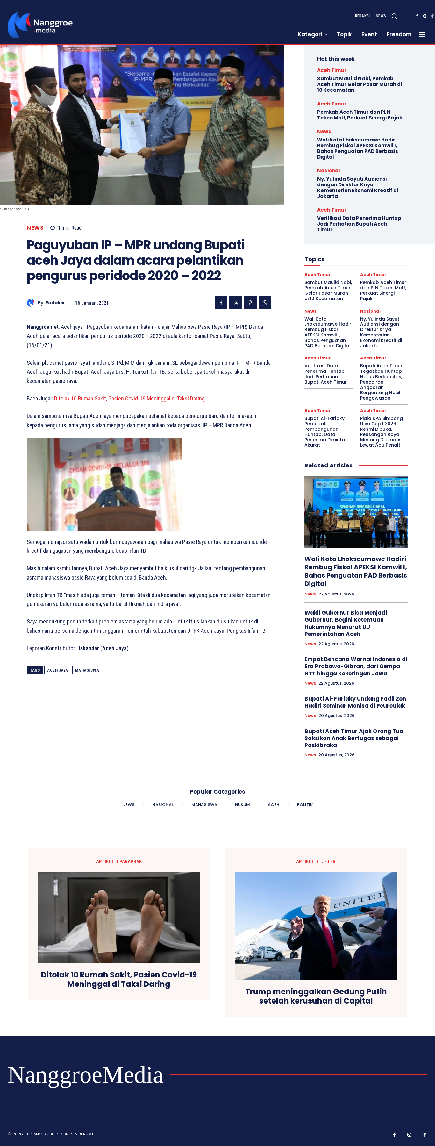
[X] (235, 302)
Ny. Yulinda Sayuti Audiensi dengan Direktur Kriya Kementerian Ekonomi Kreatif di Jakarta (357, 187)
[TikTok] (425, 1135)
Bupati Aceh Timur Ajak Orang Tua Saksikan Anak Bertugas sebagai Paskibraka (353, 738)
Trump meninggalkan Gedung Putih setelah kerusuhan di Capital (316, 996)
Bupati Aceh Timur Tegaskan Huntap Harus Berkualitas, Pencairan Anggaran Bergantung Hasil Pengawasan (381, 382)
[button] (394, 16)
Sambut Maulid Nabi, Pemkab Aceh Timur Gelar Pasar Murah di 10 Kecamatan (359, 84)
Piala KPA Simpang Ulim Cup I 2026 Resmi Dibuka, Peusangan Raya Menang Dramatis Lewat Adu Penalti (381, 431)
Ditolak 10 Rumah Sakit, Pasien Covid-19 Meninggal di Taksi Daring (129, 398)
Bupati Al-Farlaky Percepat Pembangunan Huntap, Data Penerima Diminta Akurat (324, 431)
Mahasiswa (87, 670)
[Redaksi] (32, 303)
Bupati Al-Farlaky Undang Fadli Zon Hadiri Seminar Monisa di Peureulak (355, 702)
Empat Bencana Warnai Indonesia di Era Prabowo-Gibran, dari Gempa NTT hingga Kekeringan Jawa (355, 666)
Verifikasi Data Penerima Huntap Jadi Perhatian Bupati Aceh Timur (359, 224)
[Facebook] (417, 16)
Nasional (328, 170)
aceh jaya (57, 670)
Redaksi (54, 303)
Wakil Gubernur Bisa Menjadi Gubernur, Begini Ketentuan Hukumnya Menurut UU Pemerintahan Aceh (345, 623)
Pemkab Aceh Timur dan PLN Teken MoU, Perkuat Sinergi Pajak (359, 115)
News (35, 228)
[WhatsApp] (265, 302)
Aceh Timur (331, 70)
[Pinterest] (250, 302)
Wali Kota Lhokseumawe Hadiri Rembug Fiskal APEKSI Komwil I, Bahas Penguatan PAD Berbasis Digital (357, 148)
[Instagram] (425, 16)
